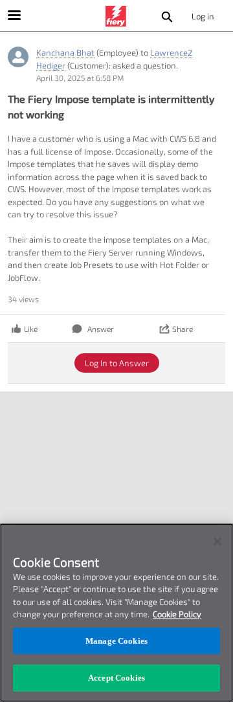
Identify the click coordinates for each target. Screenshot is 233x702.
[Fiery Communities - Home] (116, 16)
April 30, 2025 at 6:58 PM (80, 77)
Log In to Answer (117, 363)
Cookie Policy (177, 614)
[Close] (217, 541)
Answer (100, 328)
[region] (116, 612)
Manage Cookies (116, 641)
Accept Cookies (116, 678)
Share (182, 328)
